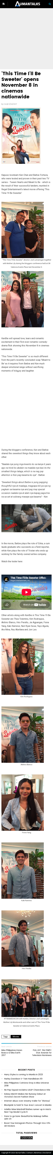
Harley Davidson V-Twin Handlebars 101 (23, 1078)
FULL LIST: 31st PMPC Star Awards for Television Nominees (42, 1053)
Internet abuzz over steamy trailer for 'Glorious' (27, 1101)
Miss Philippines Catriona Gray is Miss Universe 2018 (26, 1084)
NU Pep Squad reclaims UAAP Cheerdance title (27, 1090)
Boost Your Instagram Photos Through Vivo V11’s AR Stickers (27, 1124)
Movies (16, 1037)
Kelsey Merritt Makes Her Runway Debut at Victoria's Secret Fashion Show (25, 1095)
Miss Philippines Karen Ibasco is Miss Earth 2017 (11, 1053)
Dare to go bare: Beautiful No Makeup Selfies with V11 (26, 1117)
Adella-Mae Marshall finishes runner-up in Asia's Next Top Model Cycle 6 (27, 1110)
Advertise (38, 1153)
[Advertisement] (26, 39)
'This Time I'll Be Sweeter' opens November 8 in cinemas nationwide (21, 85)
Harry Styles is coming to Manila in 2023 (23, 1074)
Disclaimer (47, 1153)
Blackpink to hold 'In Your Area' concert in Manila (27, 1105)
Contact (29, 1153)
